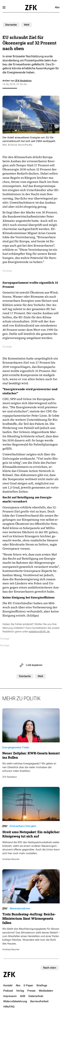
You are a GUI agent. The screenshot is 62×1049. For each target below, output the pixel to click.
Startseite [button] (31, 7)
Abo (57, 7)
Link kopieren (34, 665)
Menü (3, 7)
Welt (26, 24)
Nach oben (49, 967)
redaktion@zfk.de (39, 631)
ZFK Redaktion (23, 80)
